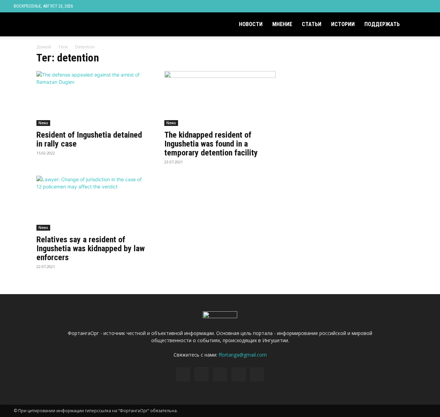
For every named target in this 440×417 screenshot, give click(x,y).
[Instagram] (387, 6)
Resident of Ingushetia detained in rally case (89, 139)
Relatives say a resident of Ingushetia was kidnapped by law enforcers (90, 248)
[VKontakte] (410, 6)
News (43, 122)
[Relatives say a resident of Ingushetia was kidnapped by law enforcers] (92, 203)
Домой (43, 47)
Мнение (282, 24)
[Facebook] (376, 6)
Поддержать (382, 24)
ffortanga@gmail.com (243, 354)
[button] (418, 25)
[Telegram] (398, 6)
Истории (343, 24)
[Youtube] (421, 6)
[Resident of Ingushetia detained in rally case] (92, 98)
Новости (251, 24)
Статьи (311, 24)
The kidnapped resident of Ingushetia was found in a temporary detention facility (211, 144)
